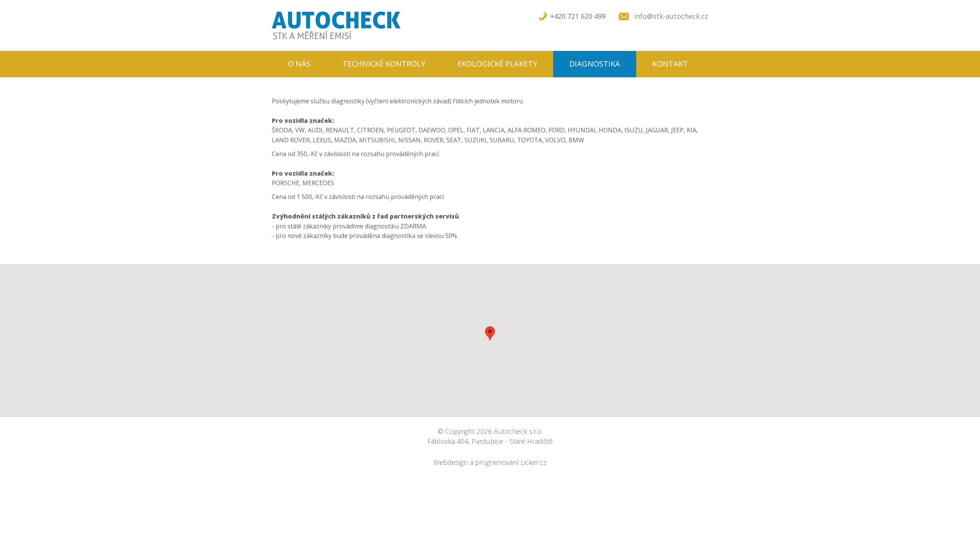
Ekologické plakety (497, 64)
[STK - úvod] (336, 25)
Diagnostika (594, 64)
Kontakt (670, 64)
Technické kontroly (384, 64)
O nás (299, 64)
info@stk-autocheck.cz (671, 16)
